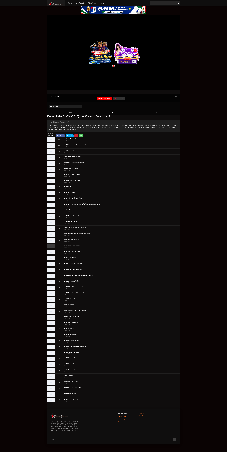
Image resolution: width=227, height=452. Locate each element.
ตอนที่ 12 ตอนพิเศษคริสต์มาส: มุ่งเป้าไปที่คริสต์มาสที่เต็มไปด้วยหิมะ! (82, 204)
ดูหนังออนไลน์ (141, 416)
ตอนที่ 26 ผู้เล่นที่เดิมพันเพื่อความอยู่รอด (74, 287)
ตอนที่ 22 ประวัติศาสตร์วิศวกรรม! (73, 263)
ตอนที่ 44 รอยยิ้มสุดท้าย (70, 393)
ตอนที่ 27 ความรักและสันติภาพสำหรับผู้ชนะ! (76, 293)
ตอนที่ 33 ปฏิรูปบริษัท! (70, 328)
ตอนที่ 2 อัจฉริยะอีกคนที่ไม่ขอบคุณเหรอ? (75, 145)
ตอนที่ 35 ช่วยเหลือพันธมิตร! (71, 340)
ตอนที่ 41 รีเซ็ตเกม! (69, 375)
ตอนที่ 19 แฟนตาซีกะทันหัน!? (72, 245)
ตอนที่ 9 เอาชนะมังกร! (70, 186)
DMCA (119, 421)
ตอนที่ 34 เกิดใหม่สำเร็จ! (70, 334)
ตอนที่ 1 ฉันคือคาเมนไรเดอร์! (72, 139)
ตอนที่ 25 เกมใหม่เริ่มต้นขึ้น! (71, 281)
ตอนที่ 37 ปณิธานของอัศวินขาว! (72, 352)
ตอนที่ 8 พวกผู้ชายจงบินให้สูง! (72, 180)
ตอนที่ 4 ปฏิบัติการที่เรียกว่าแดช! (72, 156)
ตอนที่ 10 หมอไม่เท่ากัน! (70, 192)
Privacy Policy (121, 419)
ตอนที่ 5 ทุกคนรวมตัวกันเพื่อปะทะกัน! (74, 162)
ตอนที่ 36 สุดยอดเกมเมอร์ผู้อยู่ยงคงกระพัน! (75, 346)
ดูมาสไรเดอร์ (80, 3)
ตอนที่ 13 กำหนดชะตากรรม (71, 210)
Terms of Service (122, 416)
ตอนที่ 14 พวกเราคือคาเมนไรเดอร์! (73, 216)
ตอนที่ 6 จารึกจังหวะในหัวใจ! (71, 168)
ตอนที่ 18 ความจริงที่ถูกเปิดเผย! (72, 239)
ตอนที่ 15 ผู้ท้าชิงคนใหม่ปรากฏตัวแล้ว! (74, 222)
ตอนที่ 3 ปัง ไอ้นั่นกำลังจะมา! (71, 151)
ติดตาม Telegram (104, 99)
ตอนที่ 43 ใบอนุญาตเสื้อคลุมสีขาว (73, 387)
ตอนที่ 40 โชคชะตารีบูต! (70, 370)
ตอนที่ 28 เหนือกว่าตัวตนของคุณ (72, 299)
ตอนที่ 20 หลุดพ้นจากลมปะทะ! (72, 251)
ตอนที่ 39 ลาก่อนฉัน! (69, 364)
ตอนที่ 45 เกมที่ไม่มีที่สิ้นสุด (71, 399)
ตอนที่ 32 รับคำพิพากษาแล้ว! (71, 322)
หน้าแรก (69, 3)
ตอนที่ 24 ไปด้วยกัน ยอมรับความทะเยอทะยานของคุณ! (78, 275)
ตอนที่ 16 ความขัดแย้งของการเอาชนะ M (75, 228)
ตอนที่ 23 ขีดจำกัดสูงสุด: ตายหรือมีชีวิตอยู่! (75, 269)
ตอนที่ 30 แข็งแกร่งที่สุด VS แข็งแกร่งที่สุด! (75, 310)
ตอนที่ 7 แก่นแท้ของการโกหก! (72, 174)
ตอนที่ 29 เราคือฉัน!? (69, 304)
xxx (138, 418)
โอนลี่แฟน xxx (140, 413)
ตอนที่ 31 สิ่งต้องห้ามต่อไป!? (71, 316)
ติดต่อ (102, 3)
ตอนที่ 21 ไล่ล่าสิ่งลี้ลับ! (70, 257)
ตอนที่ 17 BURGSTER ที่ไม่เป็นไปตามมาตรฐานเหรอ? (78, 233)
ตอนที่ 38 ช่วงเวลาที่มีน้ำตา (71, 358)
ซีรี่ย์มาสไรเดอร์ (92, 3)
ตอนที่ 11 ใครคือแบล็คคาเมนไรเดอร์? (74, 198)
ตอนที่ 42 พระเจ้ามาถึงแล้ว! (71, 381)
